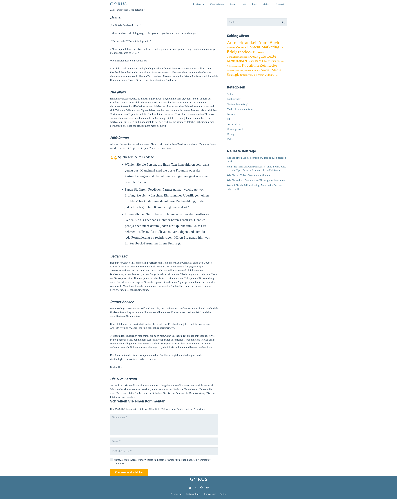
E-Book (282, 48)
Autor (263, 42)
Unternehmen (247, 74)
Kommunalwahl (237, 60)
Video (268, 74)
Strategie (233, 74)
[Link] (118, 3)
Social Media (271, 70)
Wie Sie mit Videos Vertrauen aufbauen (248, 175)
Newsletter (176, 493)
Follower (258, 52)
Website (275, 75)
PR (228, 119)
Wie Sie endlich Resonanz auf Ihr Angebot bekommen (256, 180)
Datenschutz (193, 493)
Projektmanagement (234, 66)
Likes (264, 61)
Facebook (245, 52)
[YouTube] (207, 488)
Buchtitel (231, 47)
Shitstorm (256, 70)
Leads (251, 60)
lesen (258, 60)
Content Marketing (263, 47)
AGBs (223, 493)
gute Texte (267, 56)
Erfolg (232, 51)
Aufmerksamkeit (242, 42)
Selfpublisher (245, 70)
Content (241, 47)
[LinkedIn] (190, 488)
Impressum (210, 493)
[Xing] (196, 488)
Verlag (260, 74)
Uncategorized (235, 129)
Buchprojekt (234, 98)
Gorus (254, 56)
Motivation (281, 61)
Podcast (231, 114)
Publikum (250, 65)
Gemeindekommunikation (238, 57)
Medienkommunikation (240, 109)
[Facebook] (201, 488)
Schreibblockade (233, 71)
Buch (274, 42)
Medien (272, 60)
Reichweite (268, 65)
